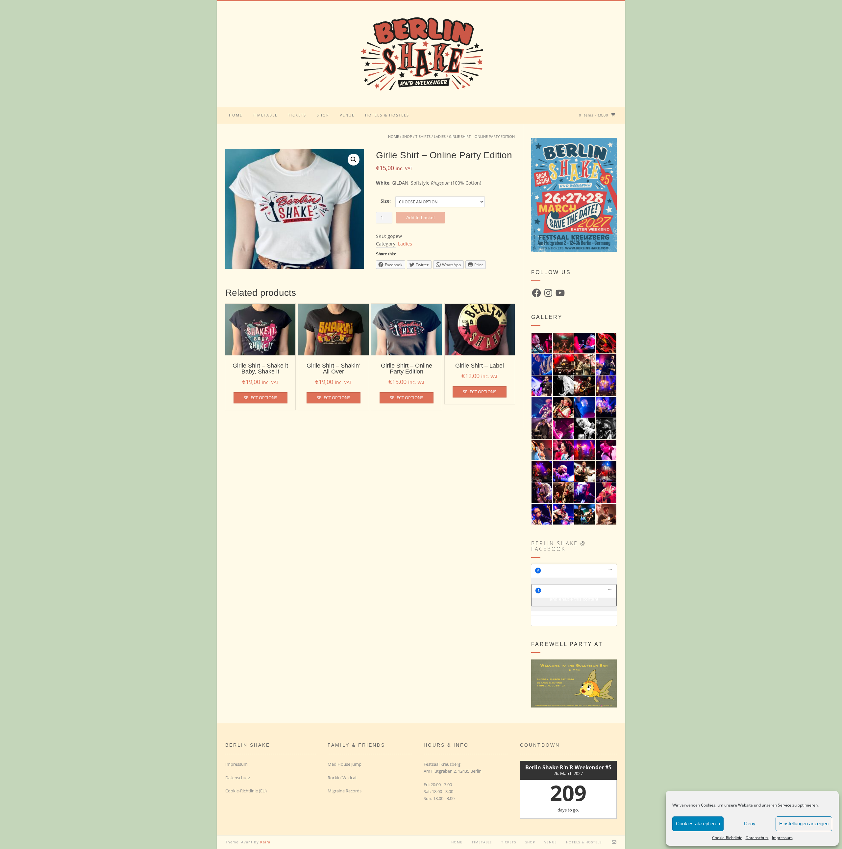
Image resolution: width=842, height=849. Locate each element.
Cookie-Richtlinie (727, 837)
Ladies (440, 136)
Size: (386, 201)
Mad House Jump (344, 764)
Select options (260, 397)
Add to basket (420, 217)
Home (235, 115)
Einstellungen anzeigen (804, 823)
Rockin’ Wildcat (342, 778)
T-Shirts (423, 136)
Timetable (265, 115)
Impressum (782, 837)
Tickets (297, 115)
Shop (323, 115)
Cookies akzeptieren (698, 823)
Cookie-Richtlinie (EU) (246, 791)
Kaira (265, 841)
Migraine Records (344, 791)
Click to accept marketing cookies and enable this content (574, 595)
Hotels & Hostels (387, 115)
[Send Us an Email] (614, 842)
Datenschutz (757, 837)
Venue (347, 115)
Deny (749, 823)
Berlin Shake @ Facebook (558, 546)
